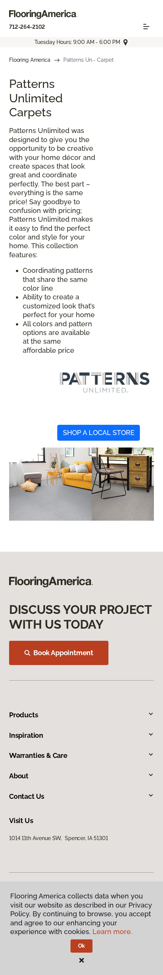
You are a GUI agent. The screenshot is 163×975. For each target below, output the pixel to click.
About (18, 776)
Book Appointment (63, 653)
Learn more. (112, 932)
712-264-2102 (27, 27)
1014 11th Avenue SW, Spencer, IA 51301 (58, 838)
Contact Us (26, 796)
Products (23, 715)
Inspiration (26, 735)
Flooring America (29, 60)
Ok (81, 946)
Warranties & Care (38, 755)
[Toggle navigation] (146, 26)
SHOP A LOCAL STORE (99, 433)
